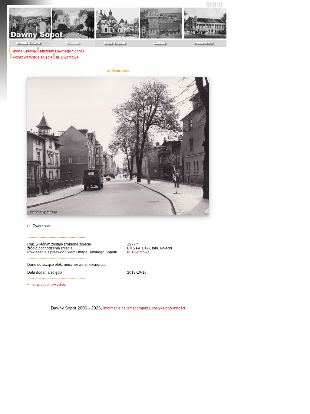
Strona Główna (24, 51)
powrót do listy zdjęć (48, 284)
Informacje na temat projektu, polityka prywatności (144, 308)
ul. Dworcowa (67, 57)
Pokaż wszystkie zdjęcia (33, 57)
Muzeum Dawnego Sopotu (62, 51)
